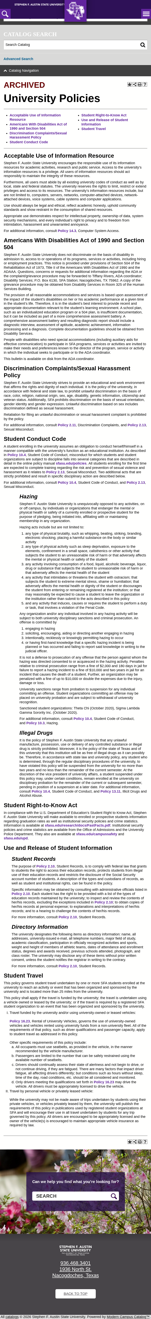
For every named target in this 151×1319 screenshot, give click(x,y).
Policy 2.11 (67, 425)
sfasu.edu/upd (16, 838)
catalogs (12, 1317)
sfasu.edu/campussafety (96, 834)
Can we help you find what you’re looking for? (75, 1181)
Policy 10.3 (35, 723)
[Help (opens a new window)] (145, 84)
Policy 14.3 (67, 231)
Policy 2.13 (137, 425)
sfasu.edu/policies (71, 463)
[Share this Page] (135, 84)
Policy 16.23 (20, 1021)
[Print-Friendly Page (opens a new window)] (140, 84)
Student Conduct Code (29, 142)
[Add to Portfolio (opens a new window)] (129, 84)
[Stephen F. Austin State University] (40, 4)
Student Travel (93, 129)
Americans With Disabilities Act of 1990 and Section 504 (38, 126)
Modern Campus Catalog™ (128, 1317)
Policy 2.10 (45, 866)
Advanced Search (18, 59)
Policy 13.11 (110, 791)
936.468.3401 (75, 1263)
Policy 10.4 (16, 455)
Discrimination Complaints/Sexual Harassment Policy (38, 135)
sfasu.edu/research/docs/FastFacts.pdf (77, 825)
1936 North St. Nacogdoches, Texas (75, 1272)
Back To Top (75, 1294)
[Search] (142, 45)
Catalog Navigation (24, 71)
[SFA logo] (75, 1250)
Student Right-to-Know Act (103, 115)
